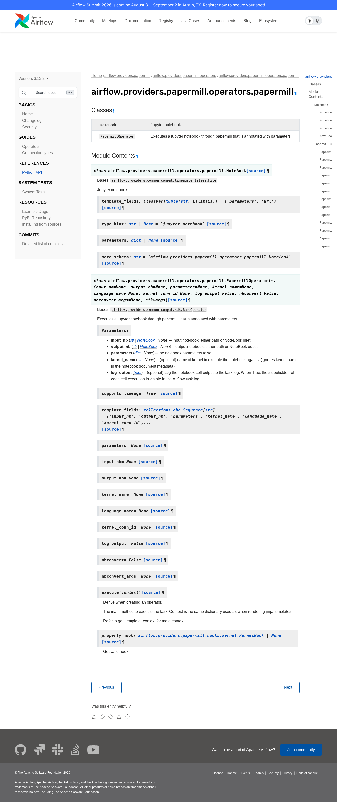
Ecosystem (268, 20)
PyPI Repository (36, 218)
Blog (247, 20)
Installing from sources (41, 224)
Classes (315, 84)
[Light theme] (309, 20)
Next (288, 687)
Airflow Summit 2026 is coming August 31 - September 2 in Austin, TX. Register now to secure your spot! (168, 5)
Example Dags (35, 211)
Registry (166, 20)
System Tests (33, 192)
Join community (301, 749)
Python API (32, 172)
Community (85, 20)
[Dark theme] (317, 20)
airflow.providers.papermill (127, 75)
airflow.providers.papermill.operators (184, 75)
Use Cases (190, 20)
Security (29, 127)
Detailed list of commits (42, 243)
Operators (30, 146)
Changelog (32, 120)
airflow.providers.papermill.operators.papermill (259, 75)
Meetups (109, 20)
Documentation (138, 20)
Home (27, 114)
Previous (106, 687)
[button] (34, 78)
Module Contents (316, 94)
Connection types (37, 153)
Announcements (221, 20)
